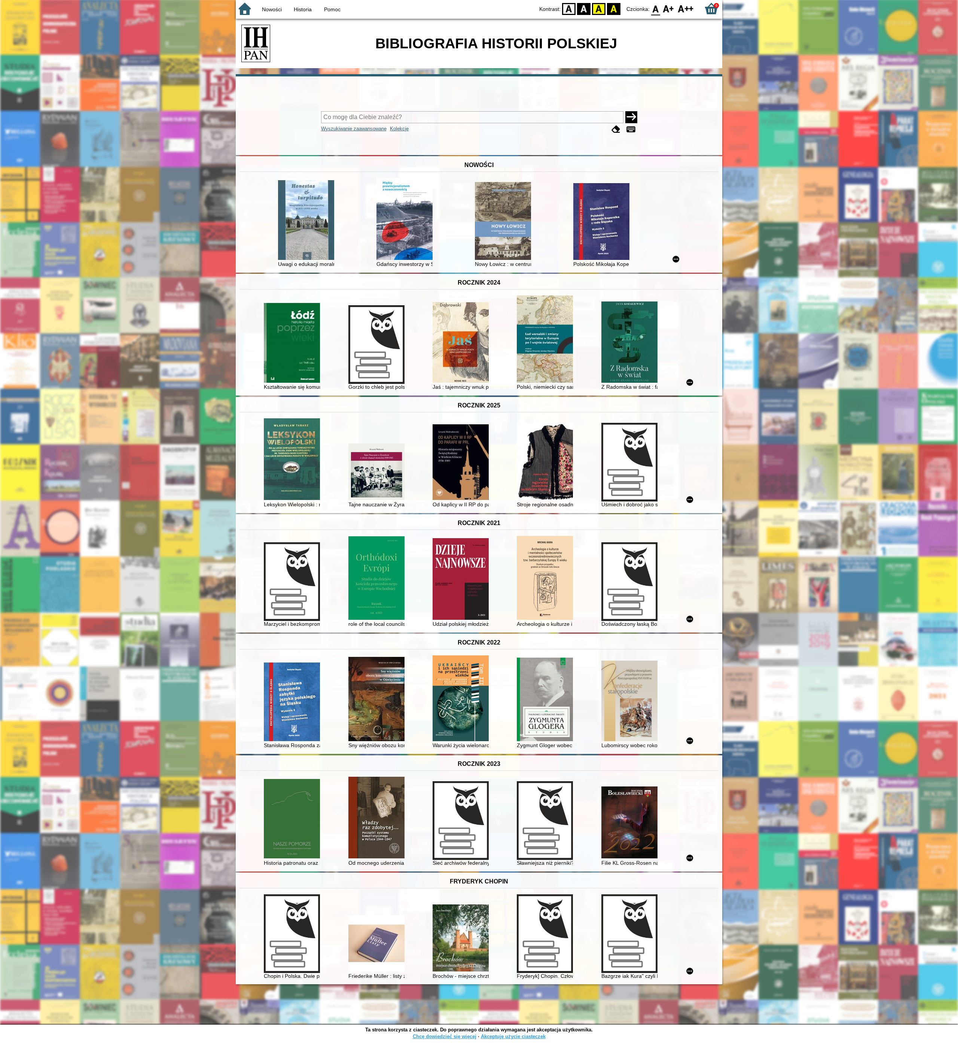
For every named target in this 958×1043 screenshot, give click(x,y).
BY (614, 8)
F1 (668, 8)
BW (584, 8)
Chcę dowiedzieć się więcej (444, 1036)
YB (599, 8)
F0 (655, 8)
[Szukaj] (631, 117)
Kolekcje (399, 128)
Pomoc (332, 9)
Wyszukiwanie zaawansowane (354, 128)
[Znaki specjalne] (631, 129)
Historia (303, 9)
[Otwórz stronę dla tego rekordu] (308, 220)
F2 (685, 8)
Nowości (272, 9)
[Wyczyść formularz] (616, 129)
